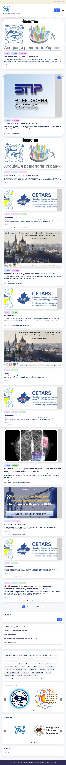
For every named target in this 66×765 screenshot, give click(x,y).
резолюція (19, 667)
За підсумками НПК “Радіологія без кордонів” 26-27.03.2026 (30, 265)
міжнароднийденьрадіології (12, 664)
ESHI (56, 647)
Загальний (16, 652)
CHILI (25, 647)
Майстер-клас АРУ (17, 416)
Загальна (7, 112)
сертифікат (27, 667)
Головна (16, 43)
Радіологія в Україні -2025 (48, 591)
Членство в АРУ (15, 176)
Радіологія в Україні (52, 655)
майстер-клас (51, 661)
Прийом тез (42, 655)
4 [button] (35, 702)
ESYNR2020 (12, 649)
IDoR (19, 649)
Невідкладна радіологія (23, 218)
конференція (33, 661)
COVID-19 (31, 647)
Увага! (6, 365)
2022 (20, 647)
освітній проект (25, 664)
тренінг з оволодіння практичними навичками (16, 670)
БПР (13, 125)
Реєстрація (22, 658)
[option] (20, 690)
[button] (57, 10)
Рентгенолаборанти (18, 474)
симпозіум (35, 667)
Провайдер (17, 125)
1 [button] (30, 702)
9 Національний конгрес (11, 647)
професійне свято (9, 667)
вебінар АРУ (14, 218)
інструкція (41, 670)
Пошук (6, 607)
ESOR (6, 649)
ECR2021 (45, 647)
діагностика (8, 661)
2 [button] (32, 702)
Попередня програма (31, 655)
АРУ (6, 652)
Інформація (24, 43)
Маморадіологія (44, 652)
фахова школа (26, 474)
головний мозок (51, 658)
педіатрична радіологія (37, 664)
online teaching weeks (28, 649)
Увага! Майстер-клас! (22, 47)
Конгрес (24, 652)
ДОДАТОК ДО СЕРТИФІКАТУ (15, 516)
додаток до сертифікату (19, 526)
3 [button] (33, 702)
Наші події (33, 43)
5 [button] (36, 733)
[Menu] (63, 10)
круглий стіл (42, 661)
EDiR (51, 647)
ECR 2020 (38, 647)
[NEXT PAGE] (42, 598)
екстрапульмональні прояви (20, 661)
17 (38, 598)
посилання (48, 664)
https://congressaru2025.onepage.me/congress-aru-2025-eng (27, 591)
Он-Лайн (21, 655)
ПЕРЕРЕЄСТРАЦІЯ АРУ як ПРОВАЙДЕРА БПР (22, 115)
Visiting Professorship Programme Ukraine (46, 649)
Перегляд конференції (16, 275)
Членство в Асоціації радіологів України (21, 167)
